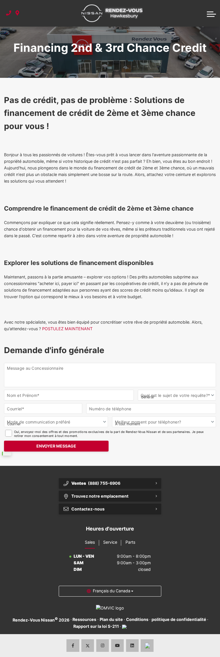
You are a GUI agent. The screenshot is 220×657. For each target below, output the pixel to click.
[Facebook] (72, 645)
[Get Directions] (17, 13)
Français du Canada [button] (111, 590)
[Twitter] (87, 645)
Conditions (137, 619)
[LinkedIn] (132, 645)
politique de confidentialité (179, 619)
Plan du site (111, 619)
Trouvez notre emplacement (100, 496)
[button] (211, 13)
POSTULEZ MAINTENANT (67, 328)
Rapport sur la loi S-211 (96, 626)
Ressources (84, 619)
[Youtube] (117, 645)
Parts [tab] (130, 542)
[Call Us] (8, 13)
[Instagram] (102, 645)
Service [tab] (110, 542)
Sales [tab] (90, 542)
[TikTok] (147, 645)
